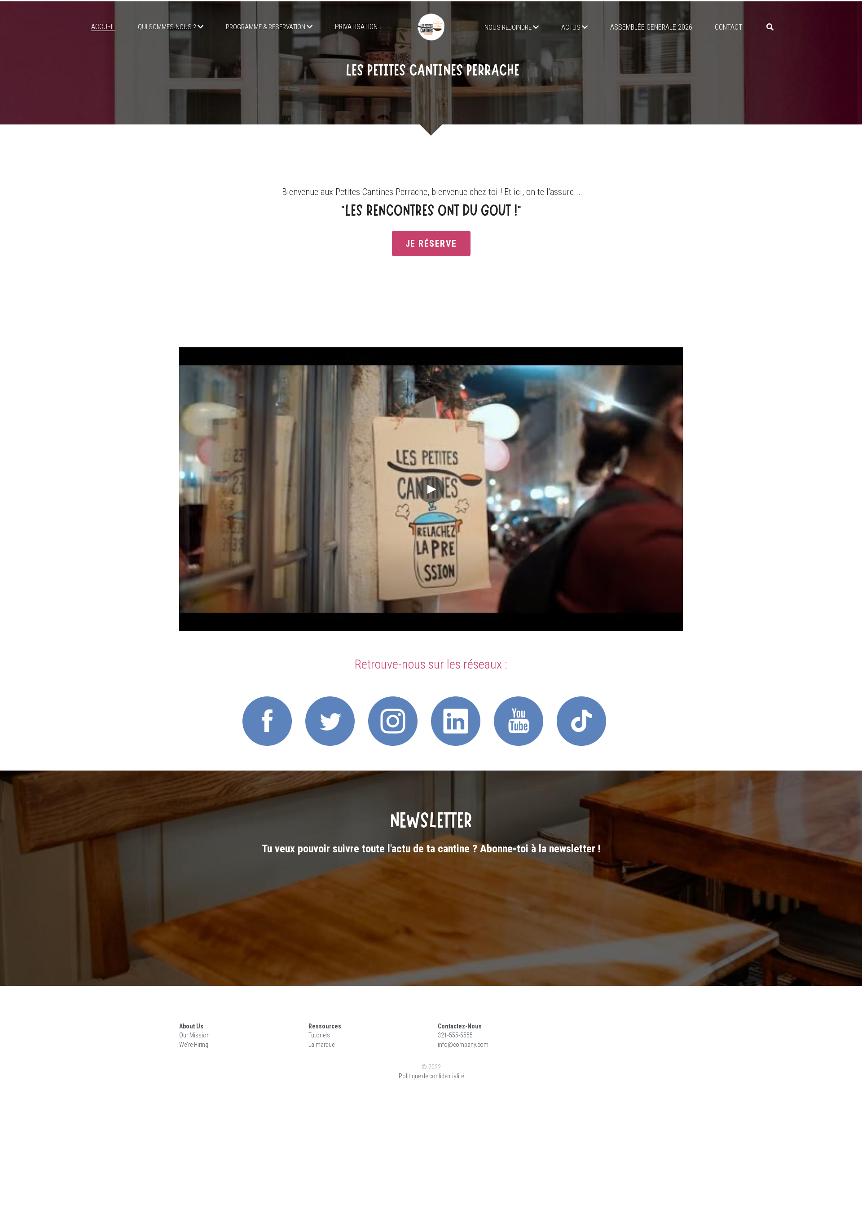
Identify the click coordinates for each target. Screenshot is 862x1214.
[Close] (541, 524)
